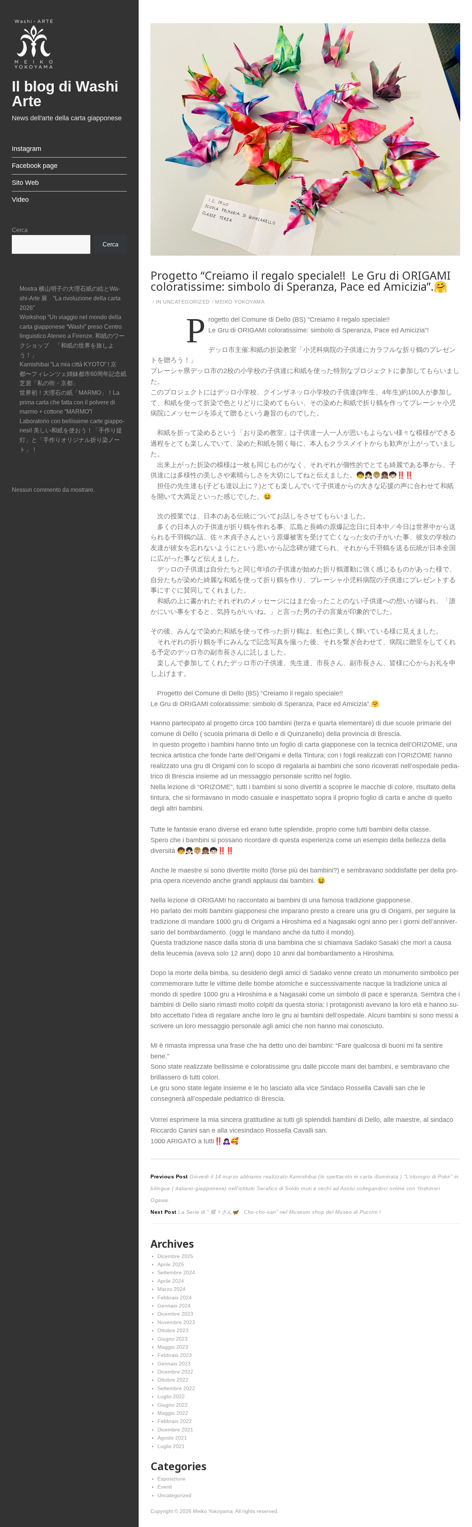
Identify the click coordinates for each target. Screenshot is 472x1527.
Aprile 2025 (170, 1264)
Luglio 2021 (171, 1446)
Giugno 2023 (172, 1339)
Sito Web (25, 182)
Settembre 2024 (176, 1272)
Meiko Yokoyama (239, 302)
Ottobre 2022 (172, 1380)
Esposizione (171, 1479)
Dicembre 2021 (175, 1430)
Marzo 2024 (171, 1289)
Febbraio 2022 (174, 1421)
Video (20, 199)
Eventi (164, 1487)
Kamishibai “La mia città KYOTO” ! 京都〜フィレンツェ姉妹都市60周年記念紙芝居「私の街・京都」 (73, 373)
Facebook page (35, 165)
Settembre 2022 (176, 1388)
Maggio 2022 (172, 1413)
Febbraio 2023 (174, 1355)
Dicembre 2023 (175, 1314)
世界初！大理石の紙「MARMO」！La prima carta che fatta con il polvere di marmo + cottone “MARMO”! (69, 402)
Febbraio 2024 (174, 1297)
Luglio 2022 (171, 1396)
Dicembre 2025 (175, 1256)
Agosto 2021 (172, 1438)
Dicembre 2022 (175, 1372)
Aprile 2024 (170, 1281)
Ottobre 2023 (172, 1330)
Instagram (26, 148)
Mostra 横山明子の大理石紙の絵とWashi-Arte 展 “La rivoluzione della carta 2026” (70, 298)
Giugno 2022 (172, 1405)
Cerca (20, 230)
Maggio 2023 (172, 1347)
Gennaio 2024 (174, 1306)
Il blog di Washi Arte (65, 93)
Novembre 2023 (176, 1322)
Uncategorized (186, 302)
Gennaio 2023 (174, 1364)
